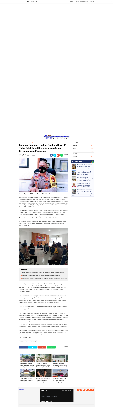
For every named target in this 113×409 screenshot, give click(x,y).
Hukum (74, 148)
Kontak (71, 1)
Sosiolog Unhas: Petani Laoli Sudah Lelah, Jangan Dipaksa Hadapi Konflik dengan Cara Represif (84, 185)
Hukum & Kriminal (77, 151)
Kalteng (75, 156)
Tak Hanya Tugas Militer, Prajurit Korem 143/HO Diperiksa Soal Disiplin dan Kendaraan (84, 172)
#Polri (27, 341)
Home (20, 142)
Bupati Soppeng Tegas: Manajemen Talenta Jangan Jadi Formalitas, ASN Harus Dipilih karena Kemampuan (85, 179)
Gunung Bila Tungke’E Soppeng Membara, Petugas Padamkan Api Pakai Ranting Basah (41, 275)
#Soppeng (33, 341)
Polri (27, 142)
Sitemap (92, 1)
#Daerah (22, 341)
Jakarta (75, 153)
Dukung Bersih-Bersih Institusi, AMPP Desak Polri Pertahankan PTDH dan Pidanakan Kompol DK (43, 272)
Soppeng (31, 142)
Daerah (24, 142)
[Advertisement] (56, 11)
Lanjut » (91, 195)
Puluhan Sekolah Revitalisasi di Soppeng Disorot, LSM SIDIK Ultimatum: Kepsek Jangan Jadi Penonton (44, 278)
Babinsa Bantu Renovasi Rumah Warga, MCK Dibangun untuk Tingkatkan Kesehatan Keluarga (84, 191)
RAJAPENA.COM (60, 406)
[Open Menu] (2, 1)
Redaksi (77, 1)
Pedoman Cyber (84, 1)
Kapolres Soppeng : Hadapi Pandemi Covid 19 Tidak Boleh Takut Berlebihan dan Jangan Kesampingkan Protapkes (42, 148)
